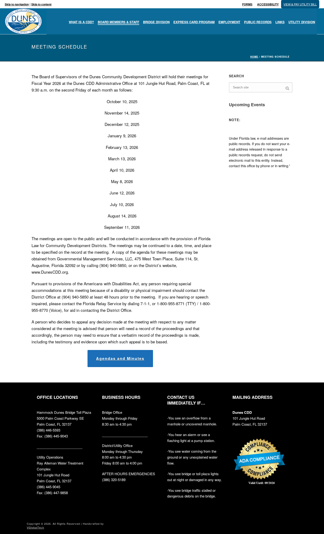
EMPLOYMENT (229, 22)
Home (254, 56)
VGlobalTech (35, 527)
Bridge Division (156, 22)
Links (280, 22)
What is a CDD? (81, 22)
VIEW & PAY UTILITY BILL (300, 4)
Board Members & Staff (118, 22)
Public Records (258, 22)
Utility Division (301, 22)
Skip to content (41, 4)
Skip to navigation (17, 4)
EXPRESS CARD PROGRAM (194, 22)
